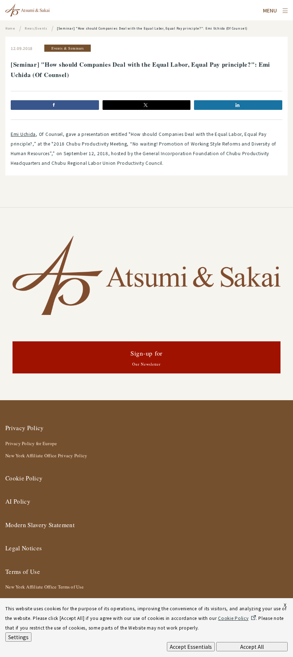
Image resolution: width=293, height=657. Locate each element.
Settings (18, 637)
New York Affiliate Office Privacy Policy (46, 455)
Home (10, 28)
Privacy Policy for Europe (31, 443)
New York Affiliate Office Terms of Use (44, 587)
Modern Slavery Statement (40, 525)
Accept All (252, 646)
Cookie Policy (24, 478)
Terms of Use (22, 571)
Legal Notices (23, 548)
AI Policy (17, 501)
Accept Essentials (191, 646)
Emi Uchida (23, 134)
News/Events (36, 28)
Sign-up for (146, 357)
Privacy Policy (24, 428)
